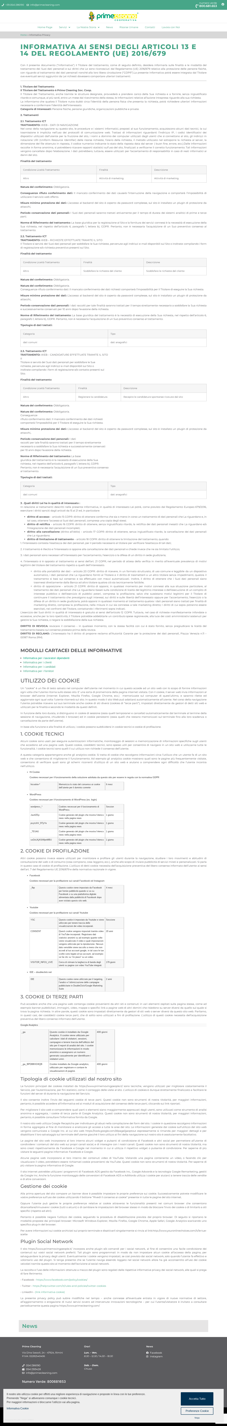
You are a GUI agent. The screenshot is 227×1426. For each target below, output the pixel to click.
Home (23, 35)
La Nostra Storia (86, 27)
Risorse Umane (128, 27)
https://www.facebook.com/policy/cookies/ (61, 1279)
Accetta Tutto (197, 1398)
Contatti (150, 27)
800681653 (56, 1382)
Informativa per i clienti (37, 662)
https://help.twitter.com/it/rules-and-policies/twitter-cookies (69, 1285)
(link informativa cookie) (50, 1292)
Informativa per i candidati (39, 666)
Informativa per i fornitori (38, 671)
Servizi (63, 27)
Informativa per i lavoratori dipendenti (46, 658)
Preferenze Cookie (197, 1411)
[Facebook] (223, 4)
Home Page (45, 27)
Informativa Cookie (18, 1408)
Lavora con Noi (171, 27)
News (109, 27)
